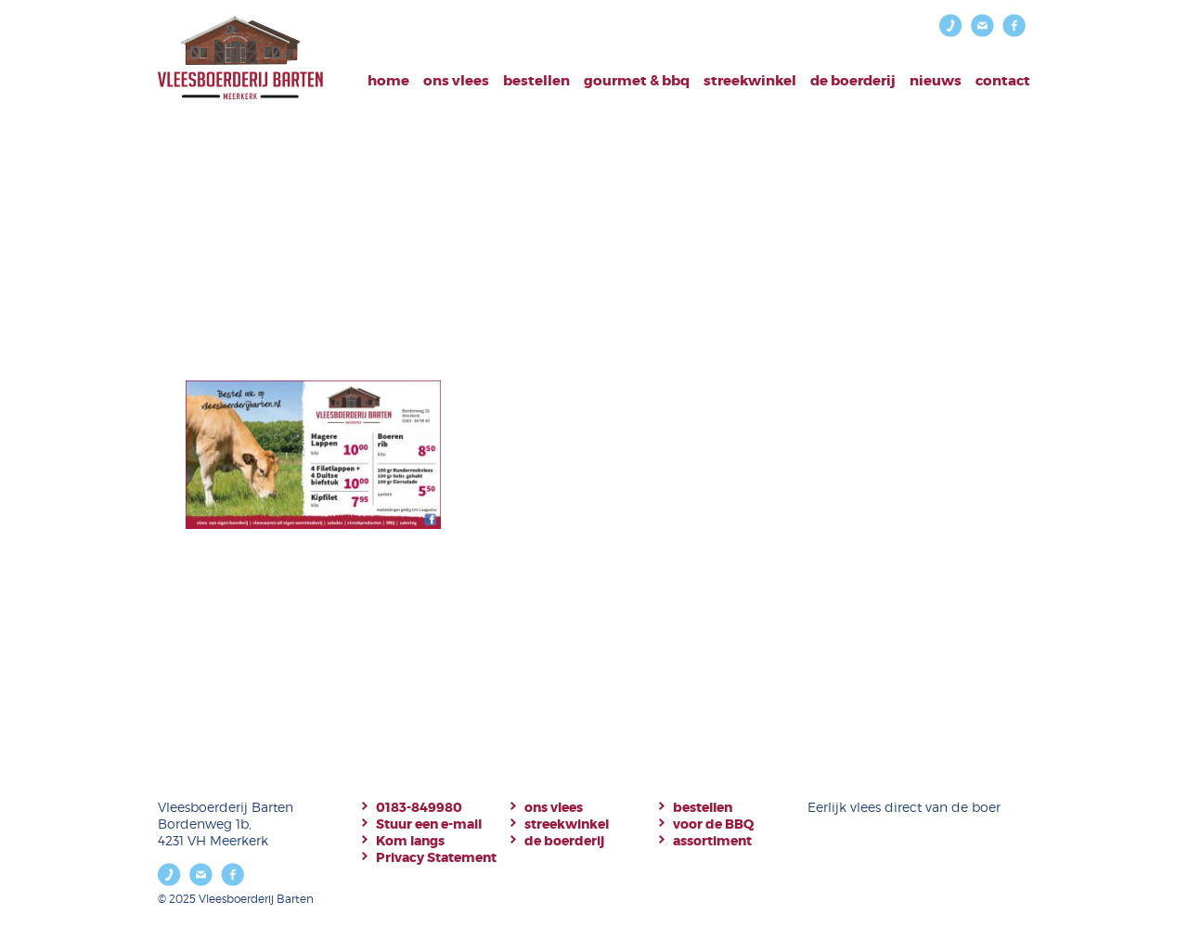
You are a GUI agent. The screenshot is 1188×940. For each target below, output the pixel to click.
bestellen (536, 80)
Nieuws (936, 80)
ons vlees (553, 807)
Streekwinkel (750, 80)
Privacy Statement (436, 857)
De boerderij (853, 80)
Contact (1002, 80)
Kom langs (410, 840)
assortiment (712, 840)
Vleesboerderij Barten (240, 58)
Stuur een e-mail (429, 824)
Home (388, 80)
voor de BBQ (713, 824)
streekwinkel (566, 824)
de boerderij (564, 840)
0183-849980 (419, 807)
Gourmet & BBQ (637, 80)
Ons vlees (456, 80)
